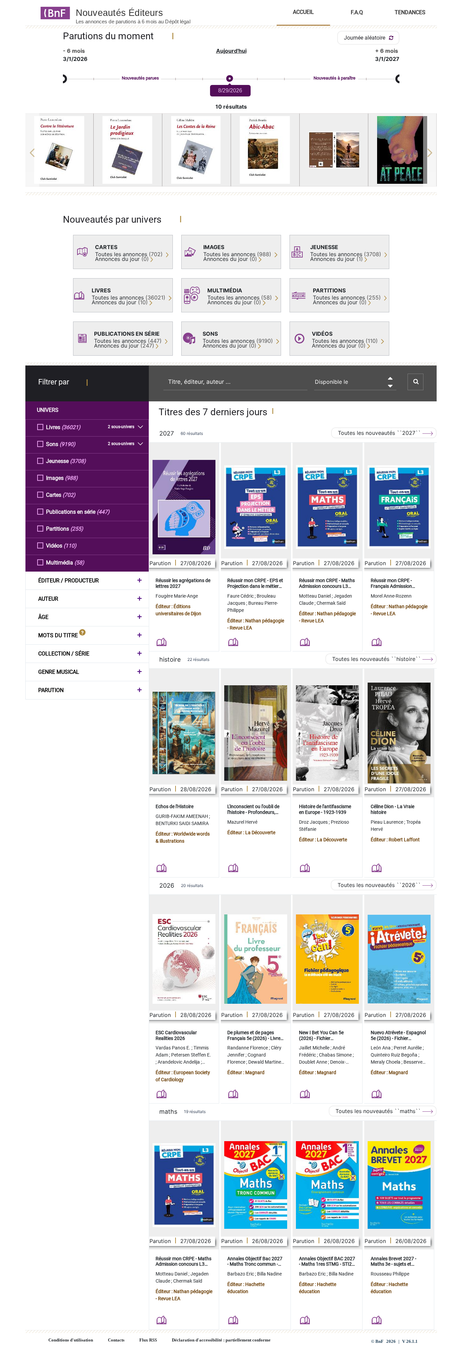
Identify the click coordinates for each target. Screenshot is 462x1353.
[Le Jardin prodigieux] (127, 149)
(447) (103, 512)
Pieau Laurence (387, 822)
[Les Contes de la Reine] (196, 149)
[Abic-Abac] (265, 149)
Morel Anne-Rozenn (391, 596)
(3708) (78, 461)
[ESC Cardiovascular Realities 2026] (184, 959)
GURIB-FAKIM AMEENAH (182, 816)
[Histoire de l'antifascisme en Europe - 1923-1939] (327, 733)
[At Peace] (402, 149)
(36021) (71, 427)
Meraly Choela (386, 1062)
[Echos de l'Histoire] (184, 733)
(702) (69, 495)
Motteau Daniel (315, 596)
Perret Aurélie (408, 1047)
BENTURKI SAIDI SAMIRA (182, 823)
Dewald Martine (265, 1062)
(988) (71, 478)
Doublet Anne (313, 1062)
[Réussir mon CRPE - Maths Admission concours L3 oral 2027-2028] (327, 507)
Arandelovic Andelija (179, 1062)
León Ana (381, 1047)
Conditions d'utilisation (70, 1340)
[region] (231, 152)
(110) (70, 545)
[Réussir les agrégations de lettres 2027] (184, 507)
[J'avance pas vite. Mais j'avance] (333, 150)
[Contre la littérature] (59, 149)
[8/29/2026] (229, 79)
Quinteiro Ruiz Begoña (394, 1055)
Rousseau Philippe (390, 1274)
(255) (76, 529)
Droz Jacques (314, 822)
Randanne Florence (248, 1047)
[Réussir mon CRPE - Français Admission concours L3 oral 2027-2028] (399, 507)
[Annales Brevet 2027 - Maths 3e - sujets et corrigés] (399, 1185)
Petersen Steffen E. (191, 1055)
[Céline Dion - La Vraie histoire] (399, 733)
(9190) (67, 444)
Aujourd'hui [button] (231, 50)
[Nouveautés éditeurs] (139, 12)
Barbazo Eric (241, 1274)
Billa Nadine (269, 1274)
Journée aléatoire (365, 38)
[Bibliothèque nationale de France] (53, 12)
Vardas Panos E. (173, 1047)
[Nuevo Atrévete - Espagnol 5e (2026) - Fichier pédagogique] (399, 959)
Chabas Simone (336, 1055)
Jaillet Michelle (314, 1047)
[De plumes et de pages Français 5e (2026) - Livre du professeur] (255, 959)
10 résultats (231, 106)
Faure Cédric (241, 596)
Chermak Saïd (331, 603)
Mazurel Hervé (242, 822)
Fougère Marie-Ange (177, 596)
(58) (79, 562)
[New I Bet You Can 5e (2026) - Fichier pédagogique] (327, 959)
